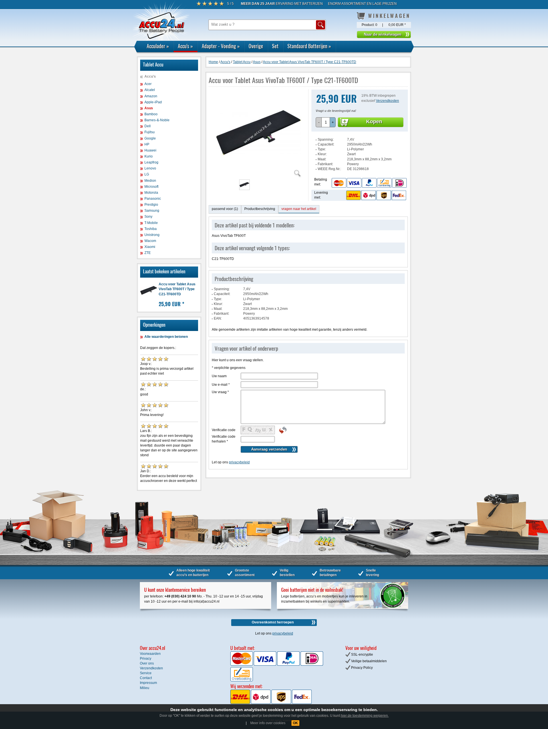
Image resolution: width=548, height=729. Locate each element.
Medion (150, 181)
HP (146, 144)
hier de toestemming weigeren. (365, 716)
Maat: (322, 159)
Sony (148, 217)
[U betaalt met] (242, 665)
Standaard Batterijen (309, 46)
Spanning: (326, 140)
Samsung (151, 211)
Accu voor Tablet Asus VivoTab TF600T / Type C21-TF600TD (177, 289)
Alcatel (149, 90)
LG (146, 174)
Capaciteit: (326, 144)
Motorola (151, 193)
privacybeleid (239, 462)
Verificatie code (223, 430)
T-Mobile (151, 223)
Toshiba (150, 229)
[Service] (369, 183)
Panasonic (152, 199)
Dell (147, 126)
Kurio (148, 156)
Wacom (150, 241)
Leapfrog (151, 162)
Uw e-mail (221, 385)
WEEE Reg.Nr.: (329, 169)
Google (150, 138)
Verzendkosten (387, 101)
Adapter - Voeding (221, 46)
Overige (256, 46)
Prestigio (151, 205)
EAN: (218, 318)
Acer (148, 84)
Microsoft (151, 187)
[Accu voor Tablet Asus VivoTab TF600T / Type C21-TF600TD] (258, 174)
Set (275, 46)
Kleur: (322, 154)
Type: (322, 149)
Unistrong (152, 235)
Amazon (150, 96)
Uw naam (219, 376)
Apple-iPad (153, 102)
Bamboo (151, 114)
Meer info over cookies (267, 723)
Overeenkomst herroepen (273, 622)
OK (295, 723)
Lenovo (150, 168)
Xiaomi (149, 247)
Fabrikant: (325, 164)
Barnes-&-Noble (157, 120)
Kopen (374, 121)
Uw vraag (220, 392)
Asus (148, 108)
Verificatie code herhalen (223, 439)
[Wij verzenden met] (271, 703)
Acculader (158, 46)
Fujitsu (149, 132)
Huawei (150, 150)
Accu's (185, 46)
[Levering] (375, 195)
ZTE (147, 253)
